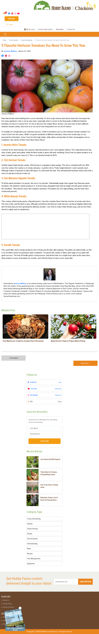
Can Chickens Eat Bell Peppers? (50, 459)
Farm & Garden (13, 40)
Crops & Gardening (26, 40)
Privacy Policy (7, 604)
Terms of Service (8, 607)
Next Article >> (85, 363)
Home (4, 40)
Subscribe (11, 18)
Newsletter (60, 29)
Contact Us (71, 29)
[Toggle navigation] (5, 34)
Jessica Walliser (11, 51)
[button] (93, 326)
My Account (30, 29)
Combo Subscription (45, 29)
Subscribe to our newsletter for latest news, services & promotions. (43, 421)
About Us (6, 600)
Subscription (85, 581)
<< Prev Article (13, 358)
